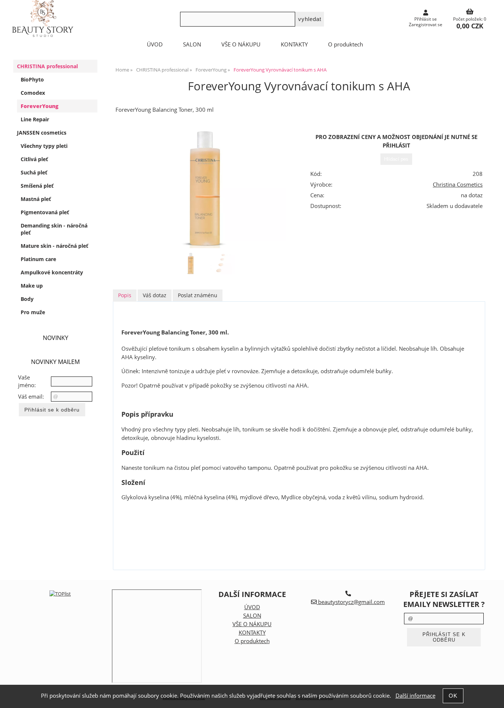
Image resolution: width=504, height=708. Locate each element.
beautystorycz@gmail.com (351, 602)
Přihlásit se (425, 19)
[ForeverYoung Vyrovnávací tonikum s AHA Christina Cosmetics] (205, 188)
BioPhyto (32, 79)
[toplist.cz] (60, 593)
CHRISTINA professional (47, 66)
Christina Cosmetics (458, 184)
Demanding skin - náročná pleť (54, 229)
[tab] (125, 295)
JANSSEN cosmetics (41, 132)
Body (27, 298)
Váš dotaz (154, 295)
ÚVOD (155, 44)
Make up (32, 285)
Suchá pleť (34, 172)
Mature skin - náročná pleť (54, 245)
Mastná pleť (36, 198)
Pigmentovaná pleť (45, 212)
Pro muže (33, 312)
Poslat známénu (197, 295)
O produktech (345, 44)
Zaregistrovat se (425, 24)
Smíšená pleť (37, 185)
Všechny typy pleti (44, 145)
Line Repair (35, 119)
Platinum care (38, 259)
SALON (192, 44)
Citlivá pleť (34, 159)
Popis (124, 295)
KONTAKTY (294, 44)
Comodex (33, 92)
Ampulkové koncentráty (52, 272)
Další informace (415, 696)
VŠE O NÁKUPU (240, 44)
